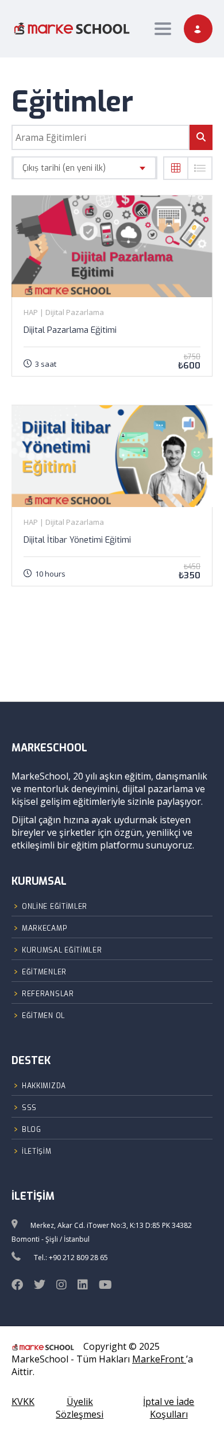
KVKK (22, 1401)
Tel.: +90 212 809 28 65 (71, 1257)
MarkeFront (159, 1359)
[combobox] (84, 167)
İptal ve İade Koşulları (168, 1408)
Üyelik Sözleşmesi (79, 1408)
